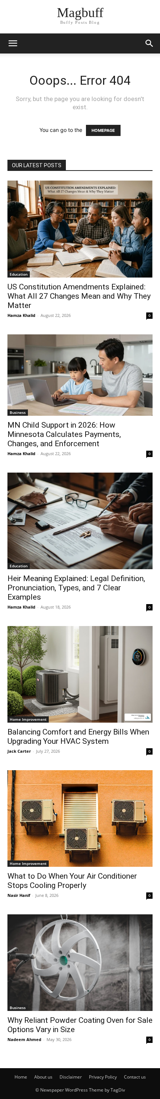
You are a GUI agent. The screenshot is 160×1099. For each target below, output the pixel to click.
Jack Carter (19, 751)
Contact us (135, 1077)
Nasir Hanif (18, 895)
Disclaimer (71, 1077)
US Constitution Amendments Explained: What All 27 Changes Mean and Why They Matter (79, 296)
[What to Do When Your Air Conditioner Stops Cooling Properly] (80, 818)
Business (18, 412)
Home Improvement (28, 719)
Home (21, 1077)
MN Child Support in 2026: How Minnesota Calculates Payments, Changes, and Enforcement (64, 434)
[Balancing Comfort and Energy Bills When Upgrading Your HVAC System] (80, 674)
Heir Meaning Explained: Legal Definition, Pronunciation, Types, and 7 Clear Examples (76, 588)
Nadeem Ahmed (24, 1039)
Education (19, 274)
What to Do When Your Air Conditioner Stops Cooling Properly (72, 881)
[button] (13, 43)
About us (43, 1077)
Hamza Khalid (21, 315)
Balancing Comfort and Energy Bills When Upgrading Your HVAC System (78, 736)
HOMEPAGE (103, 130)
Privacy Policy (103, 1077)
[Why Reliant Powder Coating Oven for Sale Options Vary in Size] (80, 962)
